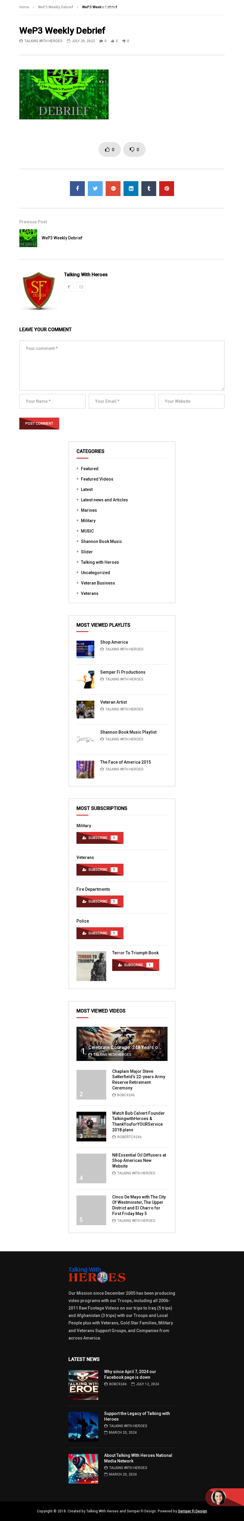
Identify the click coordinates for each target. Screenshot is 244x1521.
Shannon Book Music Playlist (128, 732)
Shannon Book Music (101, 541)
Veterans (89, 593)
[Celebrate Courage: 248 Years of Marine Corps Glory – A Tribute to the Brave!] (122, 1044)
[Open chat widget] (224, 1497)
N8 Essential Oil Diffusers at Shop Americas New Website (139, 1161)
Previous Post (33, 221)
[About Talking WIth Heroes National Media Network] (83, 1469)
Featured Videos (97, 479)
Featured (89, 468)
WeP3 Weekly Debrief (62, 238)
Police (82, 921)
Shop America (114, 642)
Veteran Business (98, 583)
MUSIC (87, 531)
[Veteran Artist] (85, 709)
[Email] (81, 287)
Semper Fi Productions (123, 672)
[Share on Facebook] (77, 188)
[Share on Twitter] (95, 188)
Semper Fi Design (192, 1511)
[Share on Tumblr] (148, 188)
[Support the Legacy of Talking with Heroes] (83, 1427)
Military (88, 520)
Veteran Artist (113, 702)
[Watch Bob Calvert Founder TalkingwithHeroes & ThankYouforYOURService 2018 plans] (91, 1126)
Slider (87, 551)
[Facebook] (68, 287)
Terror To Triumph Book (135, 952)
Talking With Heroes (43, 41)
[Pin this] (166, 188)
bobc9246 (126, 1095)
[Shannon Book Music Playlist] (85, 739)
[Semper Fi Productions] (85, 679)
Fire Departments (93, 889)
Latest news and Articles (104, 499)
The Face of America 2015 (125, 762)
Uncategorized (95, 572)
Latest (87, 489)
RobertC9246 (129, 1137)
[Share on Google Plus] (113, 188)
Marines (89, 510)
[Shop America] (85, 649)
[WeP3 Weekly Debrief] (28, 238)
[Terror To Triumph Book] (91, 966)
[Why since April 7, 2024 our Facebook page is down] (83, 1385)
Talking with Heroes (100, 562)
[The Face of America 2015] (85, 769)
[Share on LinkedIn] (130, 188)
